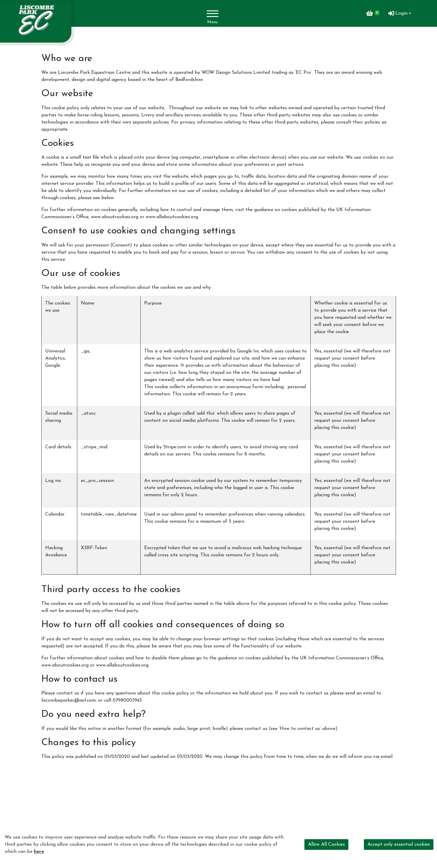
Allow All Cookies (326, 844)
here (39, 851)
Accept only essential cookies (398, 844)
